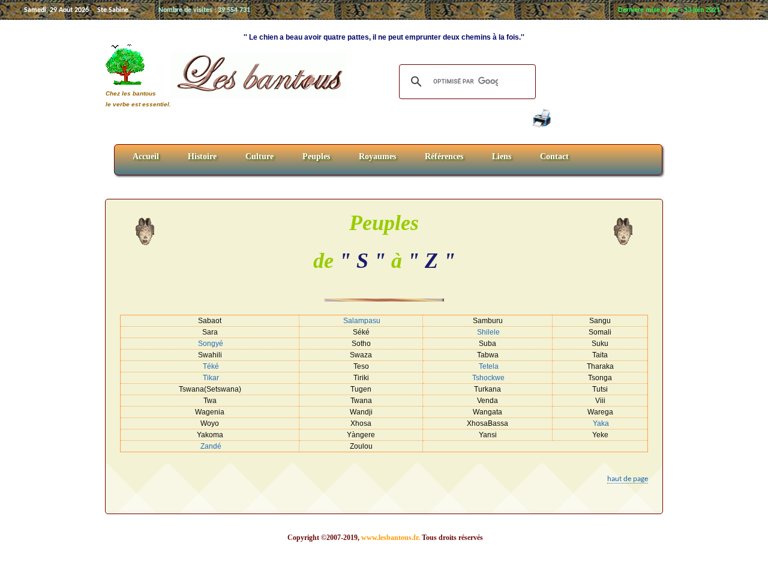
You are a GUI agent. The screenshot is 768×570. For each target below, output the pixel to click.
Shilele (488, 332)
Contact (554, 156)
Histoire (202, 156)
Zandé (210, 446)
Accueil (146, 156)
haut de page (627, 479)
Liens (501, 156)
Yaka (601, 423)
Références (444, 156)
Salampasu (361, 321)
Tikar (211, 378)
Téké (211, 366)
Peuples (316, 156)
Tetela (489, 366)
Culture (259, 156)
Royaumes (377, 156)
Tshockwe (488, 378)
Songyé (210, 343)
